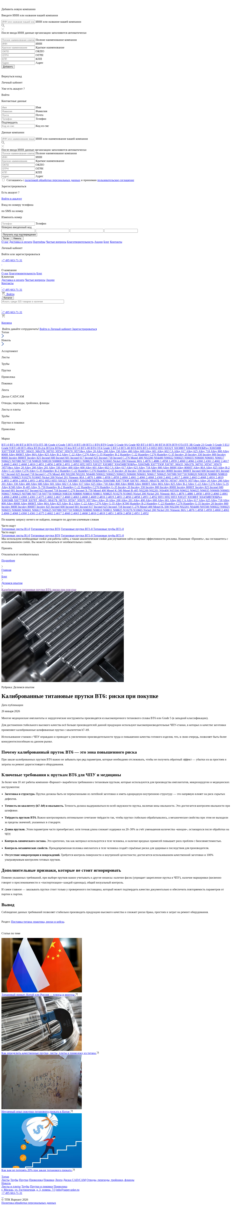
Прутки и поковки (41, 1186)
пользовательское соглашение (115, 180)
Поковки (49, 1179)
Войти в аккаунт (11, 198)
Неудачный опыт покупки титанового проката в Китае (35, 1111)
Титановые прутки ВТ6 (45, 528)
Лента (59, 1179)
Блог (106, 241)
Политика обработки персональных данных (28, 1202)
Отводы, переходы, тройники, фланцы (110, 1179)
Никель (6, 1183)
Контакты (116, 241)
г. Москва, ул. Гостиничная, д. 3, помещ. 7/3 (28, 1189)
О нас (5, 241)
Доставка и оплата (20, 241)
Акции (98, 241)
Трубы (14, 1179)
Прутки (23, 1179)
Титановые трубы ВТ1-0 (108, 528)
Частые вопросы (56, 241)
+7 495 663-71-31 (11, 260)
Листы (5, 1179)
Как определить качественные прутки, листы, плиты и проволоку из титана (48, 1053)
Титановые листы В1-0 (15, 528)
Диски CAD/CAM (74, 1179)
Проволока (36, 1179)
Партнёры (39, 241)
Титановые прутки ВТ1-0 (77, 528)
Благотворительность (80, 241)
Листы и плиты (11, 1186)
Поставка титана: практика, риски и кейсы (37, 921)
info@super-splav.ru (67, 1189)
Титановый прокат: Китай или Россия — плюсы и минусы (38, 994)
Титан (5, 1176)
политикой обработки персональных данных (52, 180)
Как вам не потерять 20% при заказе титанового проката (36, 1170)
